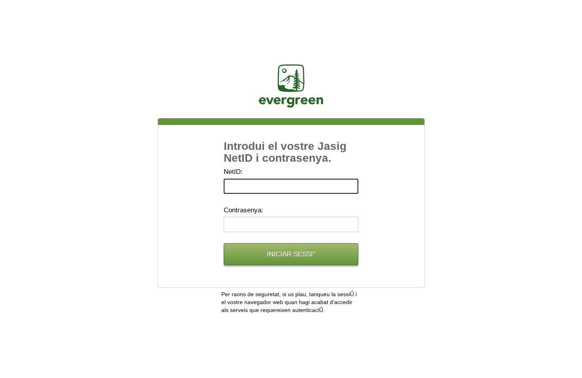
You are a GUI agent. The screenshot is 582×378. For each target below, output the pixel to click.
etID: (233, 172)
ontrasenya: (243, 210)
